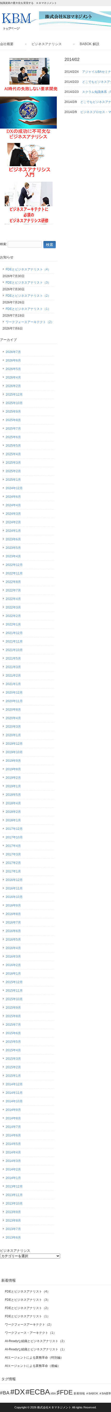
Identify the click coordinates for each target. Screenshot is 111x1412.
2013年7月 (13, 1229)
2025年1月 (13, 480)
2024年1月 (13, 531)
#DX (17, 1391)
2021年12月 (14, 633)
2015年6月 (13, 1033)
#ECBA (38, 1391)
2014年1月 (13, 1178)
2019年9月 (13, 761)
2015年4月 (13, 1050)
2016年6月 (13, 931)
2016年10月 (14, 897)
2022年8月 (13, 582)
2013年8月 (13, 1220)
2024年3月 (13, 514)
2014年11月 (14, 1093)
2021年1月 (13, 684)
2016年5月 (13, 939)
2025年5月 (13, 445)
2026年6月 (13, 360)
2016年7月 (13, 922)
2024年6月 (13, 497)
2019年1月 (13, 786)
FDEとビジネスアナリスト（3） (28, 282)
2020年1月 (13, 735)
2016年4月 (13, 948)
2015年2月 (13, 1067)
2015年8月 (13, 1016)
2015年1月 (13, 1076)
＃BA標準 (105, 1393)
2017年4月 (13, 846)
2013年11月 (14, 1195)
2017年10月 (14, 837)
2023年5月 (13, 548)
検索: (3, 244)
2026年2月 (13, 386)
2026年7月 (13, 352)
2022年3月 (13, 607)
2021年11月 (14, 641)
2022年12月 (14, 565)
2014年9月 (13, 1110)
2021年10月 (14, 650)
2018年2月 (13, 812)
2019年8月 (13, 769)
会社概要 (6, 44)
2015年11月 (14, 990)
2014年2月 (13, 1169)
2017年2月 (13, 863)
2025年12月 (14, 394)
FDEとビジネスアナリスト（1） (28, 309)
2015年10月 (14, 999)
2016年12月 (14, 880)
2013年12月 (14, 1186)
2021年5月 (13, 658)
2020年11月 (14, 701)
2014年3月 (13, 1161)
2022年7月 (13, 590)
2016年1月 (13, 973)
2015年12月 (14, 982)
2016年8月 (13, 914)
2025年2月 (13, 471)
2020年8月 (13, 709)
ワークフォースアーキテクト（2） (30, 322)
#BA (5, 1392)
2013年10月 (14, 1203)
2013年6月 (13, 1237)
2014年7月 (13, 1127)
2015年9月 (13, 1007)
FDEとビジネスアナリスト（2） (28, 296)
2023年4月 (13, 556)
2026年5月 (13, 369)
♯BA (53, 1393)
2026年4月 (13, 377)
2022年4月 (13, 599)
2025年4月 (13, 454)
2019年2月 (13, 778)
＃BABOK (92, 1393)
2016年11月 (14, 888)
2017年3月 (13, 854)
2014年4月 (13, 1152)
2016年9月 (13, 905)
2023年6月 (13, 539)
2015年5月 (13, 1042)
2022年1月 (13, 624)
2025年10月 (14, 403)
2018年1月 (13, 820)
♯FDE (65, 1392)
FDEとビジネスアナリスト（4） (28, 269)
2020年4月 (13, 718)
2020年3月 (13, 726)
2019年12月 (14, 743)
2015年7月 (13, 1024)
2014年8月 (13, 1118)
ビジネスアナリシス (46, 44)
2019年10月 (14, 752)
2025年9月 (13, 411)
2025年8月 (13, 420)
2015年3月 (13, 1059)
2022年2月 (13, 616)
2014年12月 (14, 1084)
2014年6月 (13, 1135)
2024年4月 (13, 505)
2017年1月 (13, 871)
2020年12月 (14, 692)
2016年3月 (13, 956)
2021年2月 (13, 675)
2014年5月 (13, 1144)
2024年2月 (13, 522)
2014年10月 (14, 1101)
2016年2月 (13, 965)
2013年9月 (13, 1212)
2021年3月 (13, 667)
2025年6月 (13, 437)
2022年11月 (14, 573)
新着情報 (79, 1393)
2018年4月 (13, 803)
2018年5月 (13, 795)
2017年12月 (14, 829)
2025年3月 (13, 462)
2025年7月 (13, 428)
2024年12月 (14, 488)
